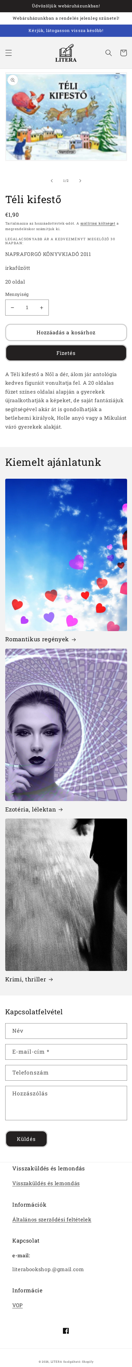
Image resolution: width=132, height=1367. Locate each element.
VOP (17, 1305)
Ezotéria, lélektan (30, 809)
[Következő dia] (80, 180)
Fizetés (66, 353)
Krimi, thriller (25, 979)
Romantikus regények (37, 639)
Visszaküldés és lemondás (46, 1183)
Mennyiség (17, 294)
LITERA (56, 1361)
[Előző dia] (52, 180)
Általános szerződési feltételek (51, 1219)
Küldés (26, 1139)
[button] (8, 52)
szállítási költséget (97, 223)
